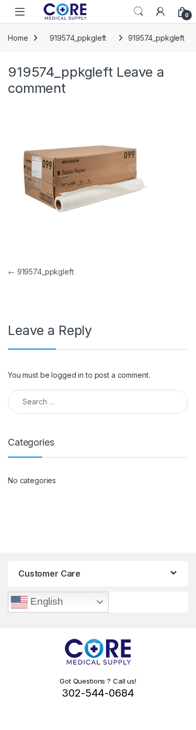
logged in (67, 374)
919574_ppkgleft (78, 37)
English (45, 601)
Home (18, 37)
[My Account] (160, 11)
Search (138, 11)
